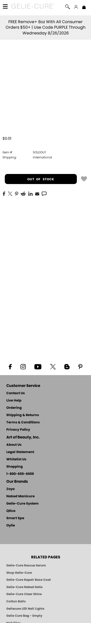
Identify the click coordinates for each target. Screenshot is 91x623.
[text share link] (44, 193)
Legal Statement (20, 452)
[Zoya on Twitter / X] (52, 366)
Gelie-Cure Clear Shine (24, 594)
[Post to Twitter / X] (10, 193)
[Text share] (44, 193)
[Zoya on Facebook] (10, 366)
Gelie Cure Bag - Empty (24, 615)
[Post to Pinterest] (16, 193)
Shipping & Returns (22, 415)
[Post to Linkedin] (30, 193)
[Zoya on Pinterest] (80, 366)
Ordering (14, 408)
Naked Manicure (20, 496)
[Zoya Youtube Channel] (38, 366)
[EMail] (37, 193)
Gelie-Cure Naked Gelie (24, 587)
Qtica (10, 511)
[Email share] (37, 193)
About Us (13, 445)
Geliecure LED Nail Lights (25, 608)
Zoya (10, 489)
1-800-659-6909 (20, 474)
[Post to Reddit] (23, 193)
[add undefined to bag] (84, 178)
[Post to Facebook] (4, 193)
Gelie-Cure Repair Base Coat (28, 579)
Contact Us (15, 393)
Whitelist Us (16, 459)
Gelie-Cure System (22, 503)
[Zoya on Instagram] (23, 366)
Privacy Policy (18, 429)
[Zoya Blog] (66, 366)
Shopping (14, 466)
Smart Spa (15, 518)
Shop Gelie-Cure (19, 572)
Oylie (10, 525)
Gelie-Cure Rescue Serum (26, 565)
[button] (32, 7)
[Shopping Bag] (84, 7)
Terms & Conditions (23, 422)
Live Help (13, 400)
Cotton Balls (16, 601)
